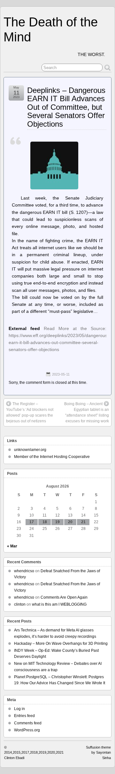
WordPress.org (27, 730)
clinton (20, 604)
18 (44, 522)
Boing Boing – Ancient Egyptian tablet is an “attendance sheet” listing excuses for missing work (86, 412)
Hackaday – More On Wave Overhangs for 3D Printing (61, 643)
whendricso (24, 571)
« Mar (12, 546)
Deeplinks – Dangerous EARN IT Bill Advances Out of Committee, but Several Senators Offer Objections (66, 107)
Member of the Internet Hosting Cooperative (52, 456)
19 (57, 522)
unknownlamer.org (30, 449)
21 (83, 522)
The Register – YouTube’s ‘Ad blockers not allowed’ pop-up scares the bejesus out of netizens (29, 412)
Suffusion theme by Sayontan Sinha (98, 752)
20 (70, 522)
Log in (19, 709)
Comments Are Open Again (64, 597)
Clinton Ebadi (14, 758)
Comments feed (28, 723)
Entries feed (24, 716)
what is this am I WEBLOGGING (59, 604)
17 (31, 522)
